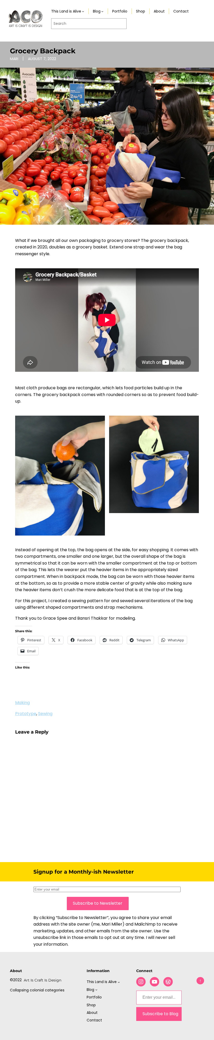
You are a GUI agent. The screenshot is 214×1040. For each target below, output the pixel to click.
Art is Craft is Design (42, 980)
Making (22, 703)
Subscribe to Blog (160, 1014)
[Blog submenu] (102, 11)
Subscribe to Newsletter (97, 903)
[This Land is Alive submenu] (83, 11)
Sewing (45, 714)
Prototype (25, 714)
